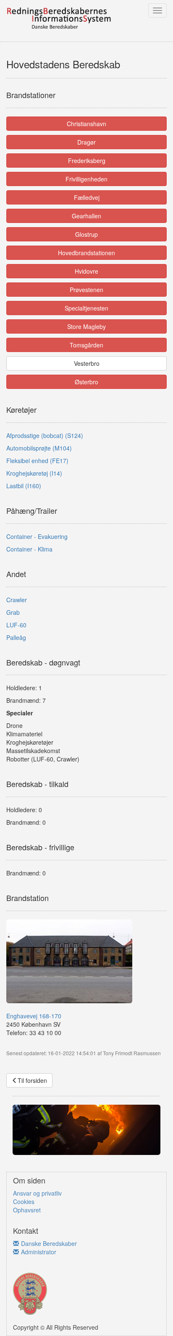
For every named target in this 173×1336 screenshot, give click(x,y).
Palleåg (16, 637)
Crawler (16, 600)
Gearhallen (86, 216)
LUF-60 (16, 625)
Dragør (86, 142)
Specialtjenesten (86, 308)
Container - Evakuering (37, 536)
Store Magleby (86, 326)
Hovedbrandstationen (86, 253)
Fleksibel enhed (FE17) (37, 460)
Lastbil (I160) (23, 486)
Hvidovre (86, 271)
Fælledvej (87, 197)
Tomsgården (86, 345)
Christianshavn (86, 123)
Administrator (38, 1252)
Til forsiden (32, 1080)
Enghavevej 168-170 (33, 1016)
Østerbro (86, 382)
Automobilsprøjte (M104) (39, 448)
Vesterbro (87, 363)
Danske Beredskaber (49, 1243)
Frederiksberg (86, 160)
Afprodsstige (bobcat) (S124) (44, 435)
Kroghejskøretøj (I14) (34, 473)
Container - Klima (29, 549)
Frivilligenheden (86, 179)
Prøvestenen (86, 289)
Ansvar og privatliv (37, 1193)
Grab (13, 612)
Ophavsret (27, 1210)
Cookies (23, 1201)
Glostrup (86, 234)
